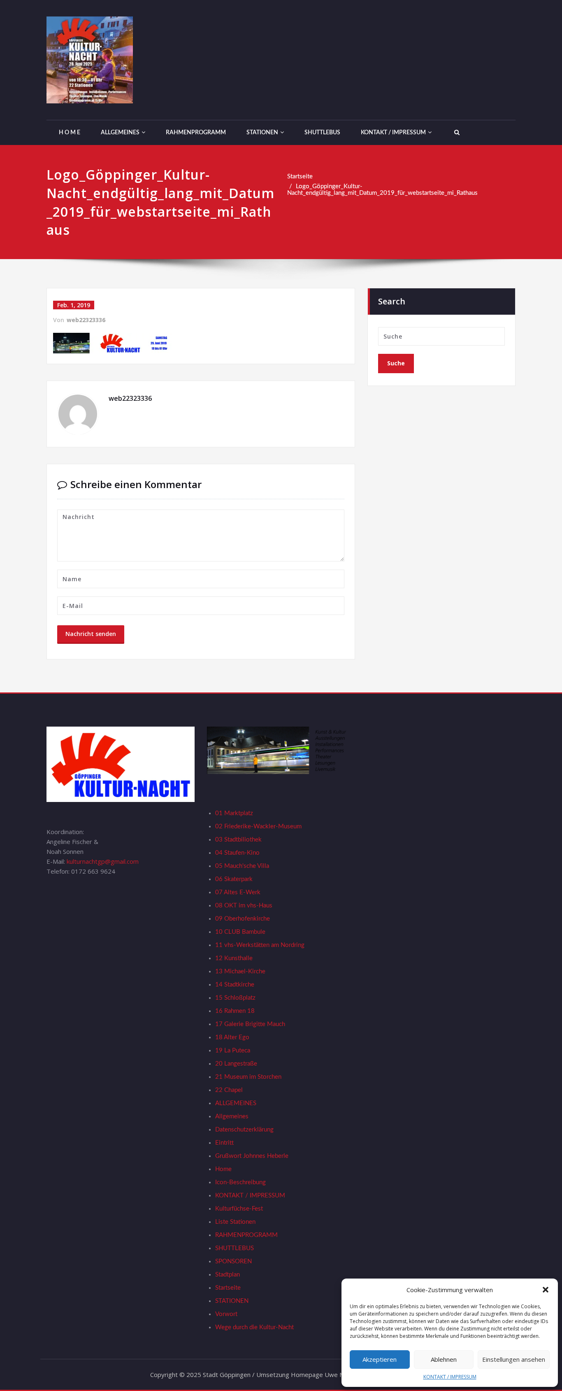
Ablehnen (444, 1359)
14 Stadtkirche (234, 985)
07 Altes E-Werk (237, 892)
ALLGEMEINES (120, 133)
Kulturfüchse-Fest (239, 1209)
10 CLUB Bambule (240, 932)
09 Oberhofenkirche (242, 919)
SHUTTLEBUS (322, 133)
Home (223, 1169)
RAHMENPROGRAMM (196, 133)
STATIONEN (262, 133)
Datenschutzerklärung (244, 1130)
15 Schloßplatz (235, 998)
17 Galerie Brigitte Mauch (250, 1024)
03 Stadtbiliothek (238, 840)
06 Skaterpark (234, 879)
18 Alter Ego (232, 1037)
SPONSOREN (233, 1261)
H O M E (69, 133)
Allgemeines (231, 1116)
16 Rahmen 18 (235, 1011)
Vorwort (226, 1314)
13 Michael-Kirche (240, 971)
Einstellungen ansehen (513, 1359)
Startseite (300, 176)
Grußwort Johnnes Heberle (251, 1156)
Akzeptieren (379, 1359)
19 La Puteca (232, 1050)
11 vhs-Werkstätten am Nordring (259, 945)
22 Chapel (229, 1090)
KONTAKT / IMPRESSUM (449, 1376)
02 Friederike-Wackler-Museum (258, 826)
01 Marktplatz (234, 813)
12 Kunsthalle (234, 958)
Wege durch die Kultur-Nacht (254, 1327)
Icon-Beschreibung (240, 1182)
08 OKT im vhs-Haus (243, 905)
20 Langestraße (236, 1064)
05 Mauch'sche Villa (242, 866)
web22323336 (86, 320)
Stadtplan (227, 1275)
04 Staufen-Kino (237, 853)
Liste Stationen (235, 1222)
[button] (545, 1290)
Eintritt (224, 1143)
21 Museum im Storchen (248, 1077)
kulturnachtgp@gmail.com (103, 861)
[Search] (456, 132)
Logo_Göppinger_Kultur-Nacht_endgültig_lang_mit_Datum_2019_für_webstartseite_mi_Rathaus (382, 189)
